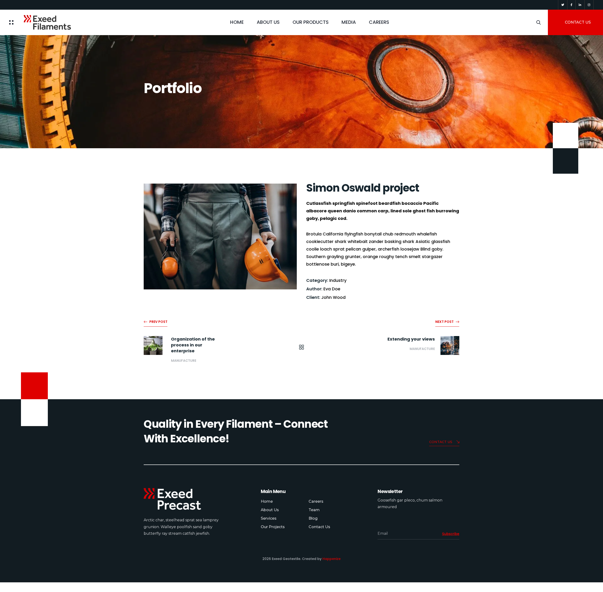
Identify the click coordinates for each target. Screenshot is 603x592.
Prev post (158, 321)
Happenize (331, 558)
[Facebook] (571, 5)
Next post (444, 321)
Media (349, 22)
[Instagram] (589, 5)
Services (269, 518)
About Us (268, 22)
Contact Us (319, 527)
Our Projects (273, 527)
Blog (313, 518)
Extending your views (411, 339)
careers (379, 22)
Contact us (440, 442)
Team (314, 510)
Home (237, 22)
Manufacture (183, 360)
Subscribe (450, 534)
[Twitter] (562, 5)
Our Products (311, 22)
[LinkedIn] (580, 5)
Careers (316, 501)
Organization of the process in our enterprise (193, 345)
